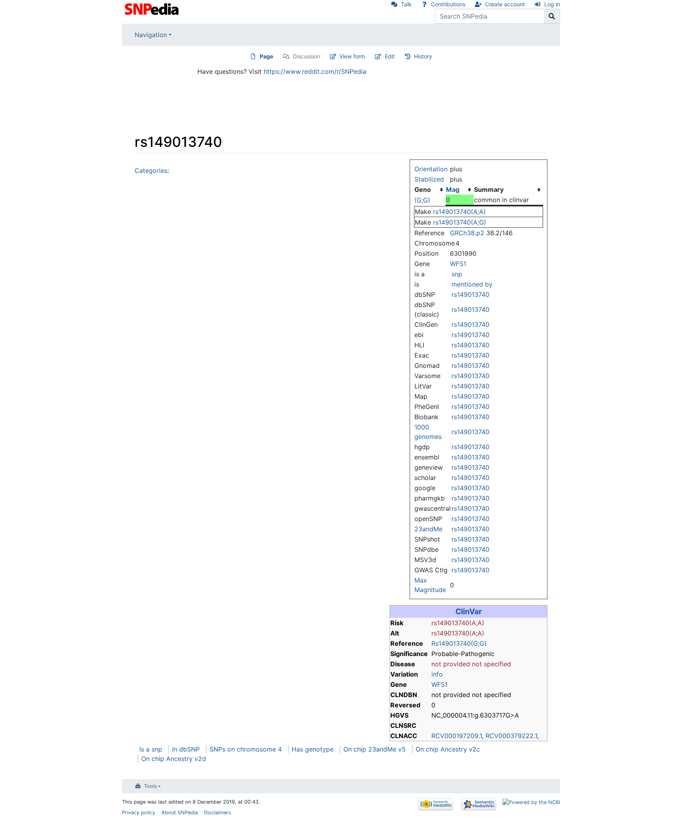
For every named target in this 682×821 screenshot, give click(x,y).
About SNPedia (179, 812)
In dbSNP (186, 749)
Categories (151, 170)
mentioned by (472, 284)
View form (352, 56)
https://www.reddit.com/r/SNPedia (315, 71)
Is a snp (150, 749)
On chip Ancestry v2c (448, 749)
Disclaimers (217, 812)
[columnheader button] (459, 189)
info (437, 674)
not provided (450, 664)
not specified (491, 664)
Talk (406, 4)
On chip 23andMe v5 (374, 749)
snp (457, 274)
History (423, 56)
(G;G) (422, 200)
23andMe (428, 529)
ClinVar (468, 611)
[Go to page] (552, 16)
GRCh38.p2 (467, 233)
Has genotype (313, 749)
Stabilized (429, 179)
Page (266, 56)
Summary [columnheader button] (489, 189)
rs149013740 (470, 294)
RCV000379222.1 (511, 736)
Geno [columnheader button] (422, 189)
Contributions (448, 4)
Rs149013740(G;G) (459, 643)
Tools (150, 786)
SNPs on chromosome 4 (246, 749)
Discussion (306, 56)
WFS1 (458, 264)
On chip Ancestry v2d (173, 759)
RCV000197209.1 (456, 736)
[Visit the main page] (152, 8)
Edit (390, 56)
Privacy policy (138, 812)
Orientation (431, 169)
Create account (505, 4)
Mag (452, 189)
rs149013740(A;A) (459, 212)
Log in (552, 4)
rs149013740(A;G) (459, 222)
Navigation (151, 35)
